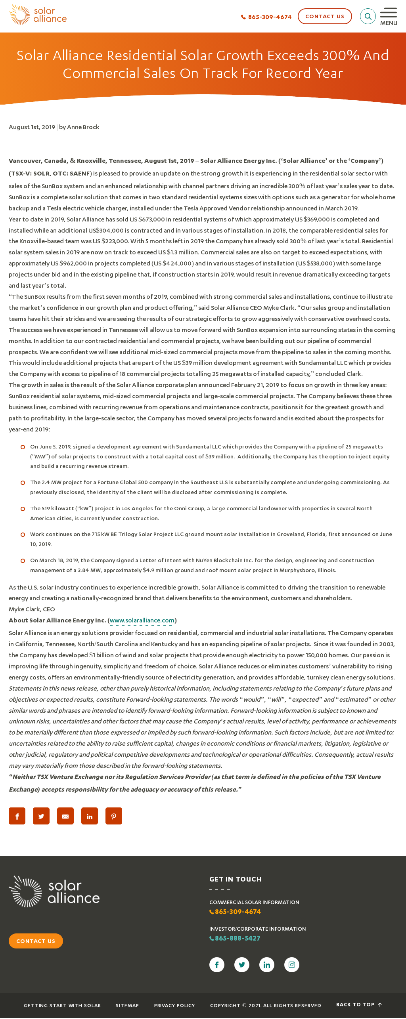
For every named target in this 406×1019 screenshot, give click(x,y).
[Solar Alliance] (38, 15)
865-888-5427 (237, 939)
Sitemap (127, 1005)
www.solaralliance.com (142, 620)
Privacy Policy (174, 1005)
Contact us (36, 940)
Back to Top (356, 1005)
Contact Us (325, 16)
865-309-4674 (270, 16)
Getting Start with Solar (62, 1005)
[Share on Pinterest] (113, 815)
